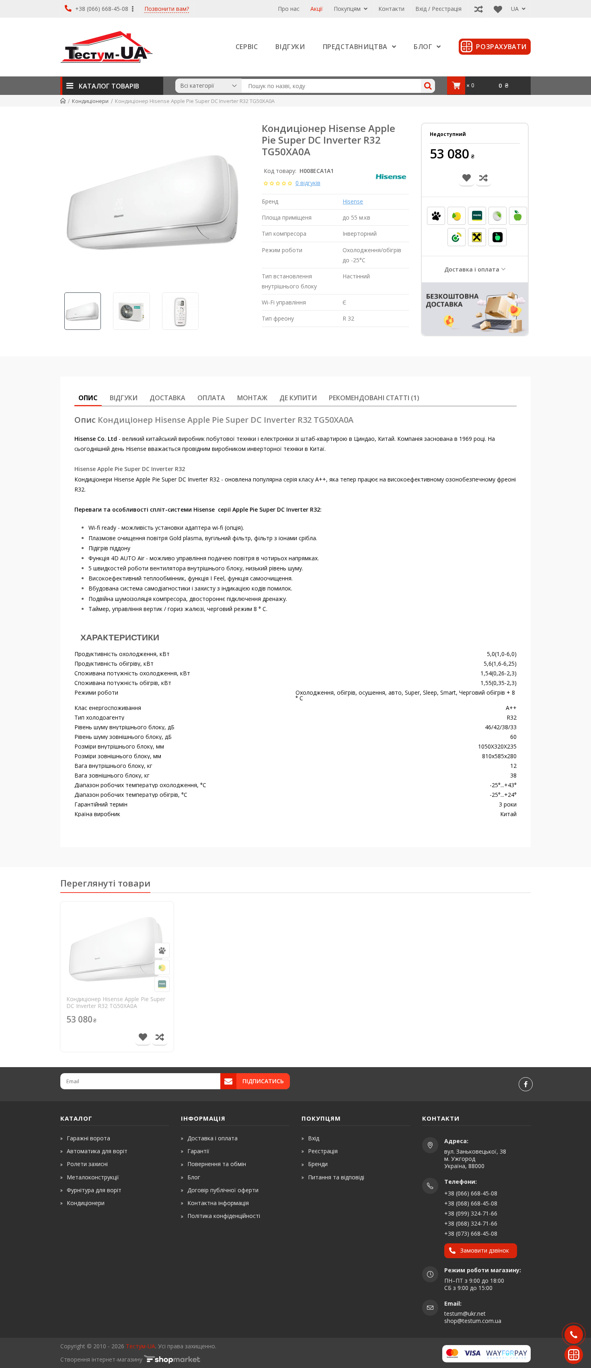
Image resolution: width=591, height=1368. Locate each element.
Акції (316, 8)
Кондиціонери (86, 1203)
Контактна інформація (218, 1203)
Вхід (313, 1138)
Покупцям (348, 8)
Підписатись (263, 1081)
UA (515, 8)
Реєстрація (323, 1151)
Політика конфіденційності (223, 1216)
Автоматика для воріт (97, 1151)
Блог (193, 1177)
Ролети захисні (87, 1164)
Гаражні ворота (88, 1138)
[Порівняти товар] (160, 1038)
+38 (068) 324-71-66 (470, 1223)
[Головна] (63, 101)
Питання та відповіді (336, 1177)
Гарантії (198, 1151)
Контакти (391, 8)
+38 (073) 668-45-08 (470, 1233)
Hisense (353, 201)
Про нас (289, 8)
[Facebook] (526, 1084)
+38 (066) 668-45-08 (102, 8)
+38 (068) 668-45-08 (470, 1203)
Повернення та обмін (216, 1164)
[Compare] (476, 9)
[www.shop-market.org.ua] (172, 1359)
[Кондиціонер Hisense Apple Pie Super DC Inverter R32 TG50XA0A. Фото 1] (155, 203)
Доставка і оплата (471, 269)
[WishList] (496, 9)
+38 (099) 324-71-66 (470, 1213)
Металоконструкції (93, 1177)
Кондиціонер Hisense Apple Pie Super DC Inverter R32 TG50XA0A (115, 1003)
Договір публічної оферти (223, 1190)
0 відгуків (308, 183)
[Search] (428, 86)
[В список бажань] (143, 1038)
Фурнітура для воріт (94, 1190)
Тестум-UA (140, 1346)
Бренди (318, 1164)
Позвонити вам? (166, 9)
